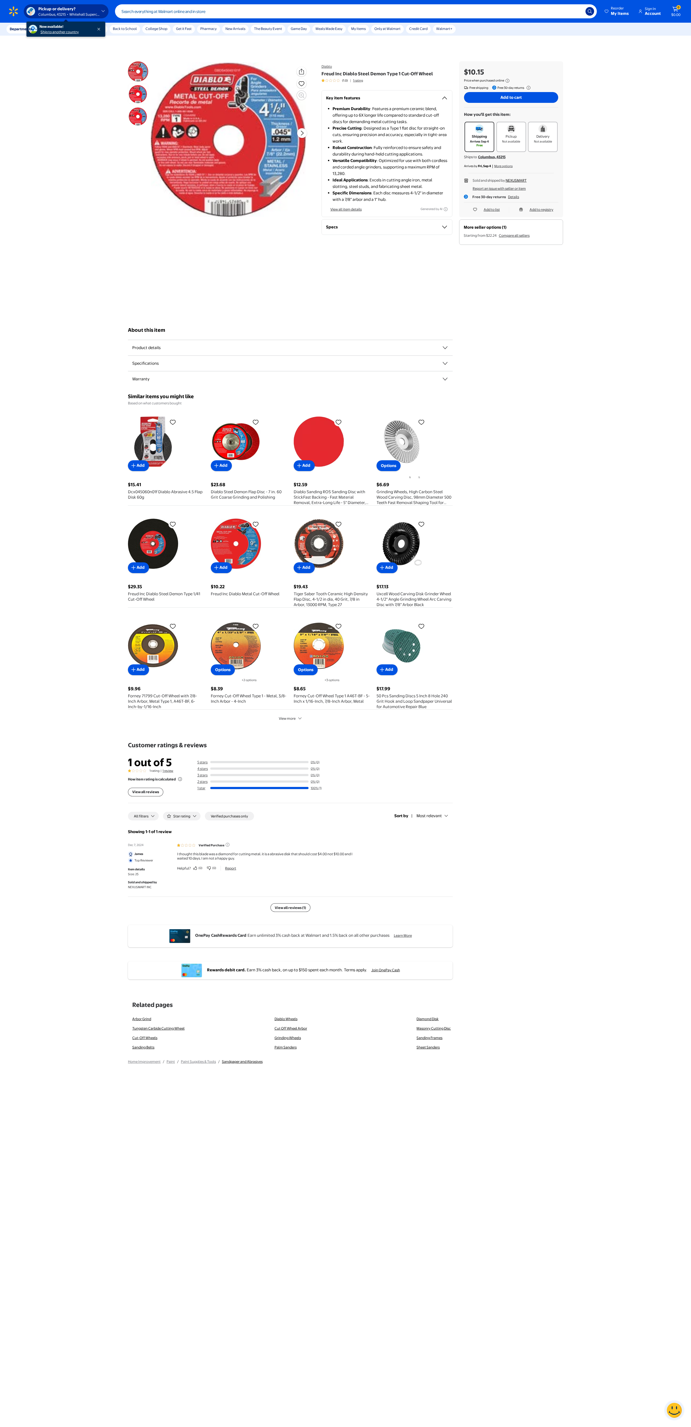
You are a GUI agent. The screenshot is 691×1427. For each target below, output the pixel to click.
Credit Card (418, 28)
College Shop (156, 28)
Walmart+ (444, 28)
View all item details (346, 209)
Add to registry (541, 209)
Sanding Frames (429, 1038)
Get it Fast (184, 28)
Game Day (299, 28)
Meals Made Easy (329, 28)
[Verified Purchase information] (227, 845)
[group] (342, 80)
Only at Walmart (387, 28)
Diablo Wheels (286, 1019)
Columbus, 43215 (492, 157)
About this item (146, 330)
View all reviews (145, 792)
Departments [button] (21, 29)
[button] (617, 11)
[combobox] (356, 11)
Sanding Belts (143, 1047)
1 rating (358, 80)
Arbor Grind (141, 1019)
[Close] (100, 29)
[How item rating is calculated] (180, 779)
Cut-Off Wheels (144, 1038)
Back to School (125, 28)
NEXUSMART (516, 180)
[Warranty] (445, 379)
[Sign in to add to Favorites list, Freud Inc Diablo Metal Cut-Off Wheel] (255, 524)
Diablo (326, 66)
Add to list (492, 209)
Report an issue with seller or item (499, 188)
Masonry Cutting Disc (433, 1028)
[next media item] (302, 133)
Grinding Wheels (288, 1038)
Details (513, 197)
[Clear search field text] (577, 11)
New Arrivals (235, 28)
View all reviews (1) (290, 907)
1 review (167, 771)
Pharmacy (208, 28)
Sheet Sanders (428, 1047)
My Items (358, 28)
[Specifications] (445, 363)
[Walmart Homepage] (13, 11)
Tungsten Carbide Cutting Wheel (158, 1028)
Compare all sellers (514, 235)
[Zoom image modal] (301, 95)
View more (287, 718)
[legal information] (507, 81)
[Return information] (527, 88)
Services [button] (54, 29)
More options (503, 166)
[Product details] (445, 347)
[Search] (589, 11)
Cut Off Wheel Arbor (291, 1028)
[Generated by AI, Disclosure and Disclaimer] (445, 209)
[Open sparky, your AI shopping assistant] (674, 1410)
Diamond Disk (427, 1019)
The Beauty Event (268, 28)
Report (230, 868)
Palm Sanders (286, 1047)
